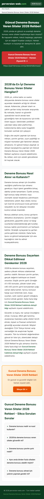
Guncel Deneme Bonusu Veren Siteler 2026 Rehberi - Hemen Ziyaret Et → (22, 57)
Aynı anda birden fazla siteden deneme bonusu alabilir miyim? (21, 461)
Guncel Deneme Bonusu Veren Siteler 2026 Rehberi (22, 494)
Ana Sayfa (5, 9)
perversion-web (14, 3)
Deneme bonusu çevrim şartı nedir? (20, 450)
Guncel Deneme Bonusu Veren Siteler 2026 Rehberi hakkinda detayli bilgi (21, 305)
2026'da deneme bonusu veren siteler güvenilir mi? (21, 439)
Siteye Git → (22, 389)
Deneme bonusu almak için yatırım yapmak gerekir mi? (19, 472)
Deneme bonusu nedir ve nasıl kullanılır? (21, 427)
